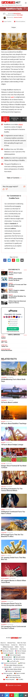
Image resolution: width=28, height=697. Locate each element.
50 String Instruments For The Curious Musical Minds (11, 489)
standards (13, 223)
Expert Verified (7, 21)
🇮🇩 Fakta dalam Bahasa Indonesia (13, 665)
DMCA (16, 647)
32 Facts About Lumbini (9, 402)
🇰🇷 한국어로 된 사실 (18, 667)
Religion (14, 27)
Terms (22, 647)
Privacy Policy (4, 649)
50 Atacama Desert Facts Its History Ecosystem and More (11, 604)
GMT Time (4, 342)
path (12, 97)
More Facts (22, 649)
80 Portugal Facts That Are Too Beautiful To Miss (12, 535)
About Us (3, 643)
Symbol (3, 338)
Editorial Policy (11, 643)
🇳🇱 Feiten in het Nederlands (13, 671)
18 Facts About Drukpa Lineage (12, 445)
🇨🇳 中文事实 (19, 679)
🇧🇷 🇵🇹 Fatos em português (13, 655)
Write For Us (22, 645)
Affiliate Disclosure (8, 647)
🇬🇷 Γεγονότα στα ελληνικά (8, 663)
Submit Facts (14, 649)
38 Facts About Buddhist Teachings (13, 423)
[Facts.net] (11, 2)
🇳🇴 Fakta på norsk (7, 659)
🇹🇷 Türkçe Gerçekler (9, 679)
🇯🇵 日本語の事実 (6, 667)
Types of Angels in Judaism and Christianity (17, 291)
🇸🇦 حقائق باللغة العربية (13, 661)
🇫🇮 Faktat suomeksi (19, 659)
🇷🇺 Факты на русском (13, 675)
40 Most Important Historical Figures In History (17, 301)
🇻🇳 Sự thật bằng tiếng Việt (13, 677)
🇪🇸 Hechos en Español (7, 653)
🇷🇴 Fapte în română (19, 673)
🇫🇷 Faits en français (20, 651)
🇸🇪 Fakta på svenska (19, 657)
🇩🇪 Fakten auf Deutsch (7, 651)
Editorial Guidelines (20, 21)
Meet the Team (21, 643)
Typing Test (4, 346)
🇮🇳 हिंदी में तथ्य (21, 663)
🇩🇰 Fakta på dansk (7, 657)
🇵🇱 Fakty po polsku (7, 673)
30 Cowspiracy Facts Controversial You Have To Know (13, 627)
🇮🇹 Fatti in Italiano (20, 653)
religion (20, 124)
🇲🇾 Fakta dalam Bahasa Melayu (13, 669)
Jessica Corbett (18, 17)
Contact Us (14, 645)
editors (13, 228)
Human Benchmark (6, 350)
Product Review (5, 645)
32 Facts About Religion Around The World (15, 279)
